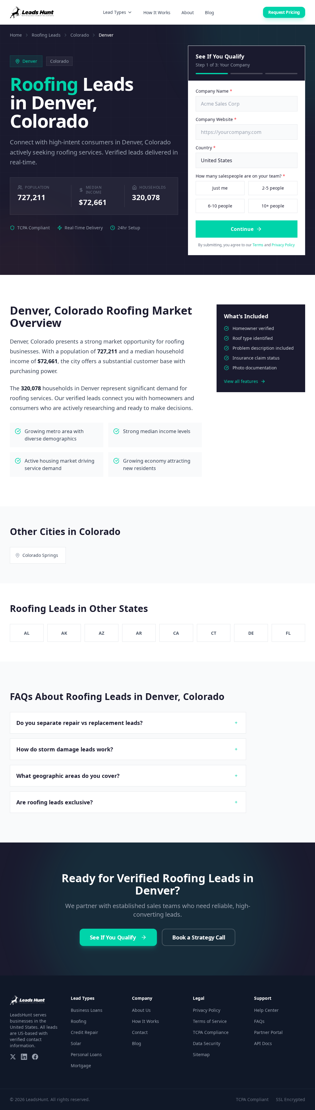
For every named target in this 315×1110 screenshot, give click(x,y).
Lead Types (114, 12)
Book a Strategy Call (198, 937)
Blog (209, 12)
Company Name (214, 91)
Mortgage (81, 1065)
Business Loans (86, 1010)
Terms (258, 244)
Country (206, 148)
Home (16, 35)
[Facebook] (35, 1057)
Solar (76, 1043)
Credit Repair (84, 1032)
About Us (141, 1010)
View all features (241, 381)
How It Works (156, 12)
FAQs (259, 1021)
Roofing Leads (46, 35)
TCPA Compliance (211, 1032)
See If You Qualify (113, 937)
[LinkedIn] (24, 1057)
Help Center (266, 1010)
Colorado (79, 35)
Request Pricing (284, 12)
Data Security (206, 1043)
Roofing (78, 1021)
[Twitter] (13, 1057)
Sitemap (201, 1054)
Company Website (216, 119)
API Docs (263, 1043)
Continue (242, 229)
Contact (140, 1032)
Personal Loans (86, 1054)
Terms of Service (210, 1021)
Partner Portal (268, 1032)
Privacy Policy (283, 244)
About (187, 12)
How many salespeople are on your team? (240, 176)
